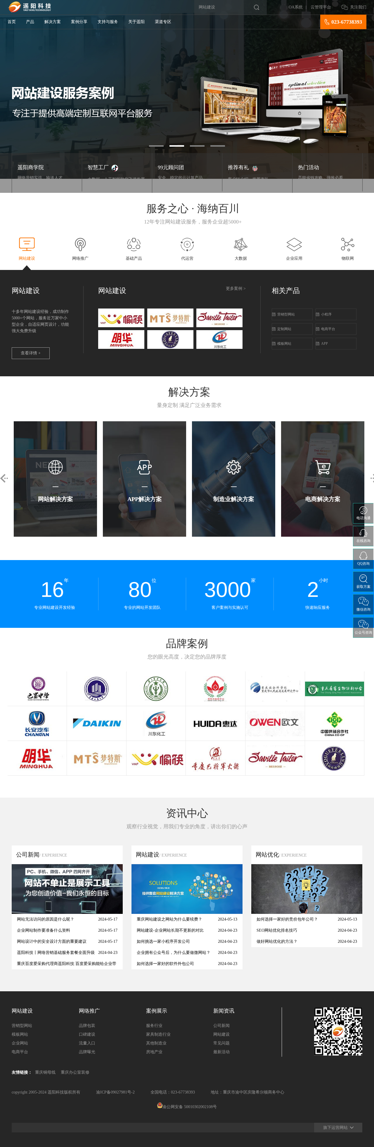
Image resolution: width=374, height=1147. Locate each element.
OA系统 (296, 7)
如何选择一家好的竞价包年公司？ (287, 919)
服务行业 (154, 1025)
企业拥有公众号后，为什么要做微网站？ (173, 952)
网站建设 (221, 1034)
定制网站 (284, 329)
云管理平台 (321, 7)
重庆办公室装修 (75, 1072)
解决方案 (52, 22)
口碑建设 (87, 1034)
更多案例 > (236, 288)
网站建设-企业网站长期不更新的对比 (170, 930)
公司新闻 (221, 1025)
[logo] (121, 326)
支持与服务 (108, 22)
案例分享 (79, 22)
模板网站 (284, 344)
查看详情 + (31, 353)
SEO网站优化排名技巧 (277, 930)
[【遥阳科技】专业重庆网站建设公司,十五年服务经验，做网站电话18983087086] (29, 11)
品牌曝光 (87, 1052)
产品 (30, 22)
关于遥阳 (136, 22)
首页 (12, 22)
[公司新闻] (67, 912)
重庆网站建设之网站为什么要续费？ (169, 919)
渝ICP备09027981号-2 (115, 1092)
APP (324, 344)
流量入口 (87, 1043)
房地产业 (154, 1052)
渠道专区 (163, 22)
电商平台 (328, 329)
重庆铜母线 (45, 1072)
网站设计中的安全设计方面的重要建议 (51, 941)
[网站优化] (306, 912)
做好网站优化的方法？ (277, 941)
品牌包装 (87, 1025)
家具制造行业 (158, 1034)
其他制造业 (156, 1043)
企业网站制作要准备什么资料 (43, 930)
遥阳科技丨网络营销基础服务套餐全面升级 (56, 952)
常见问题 (221, 1043)
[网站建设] (187, 912)
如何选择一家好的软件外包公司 (165, 963)
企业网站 (20, 1043)
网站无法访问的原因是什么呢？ (45, 919)
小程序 (326, 314)
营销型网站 (286, 314)
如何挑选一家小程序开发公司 (163, 941)
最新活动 (221, 1052)
